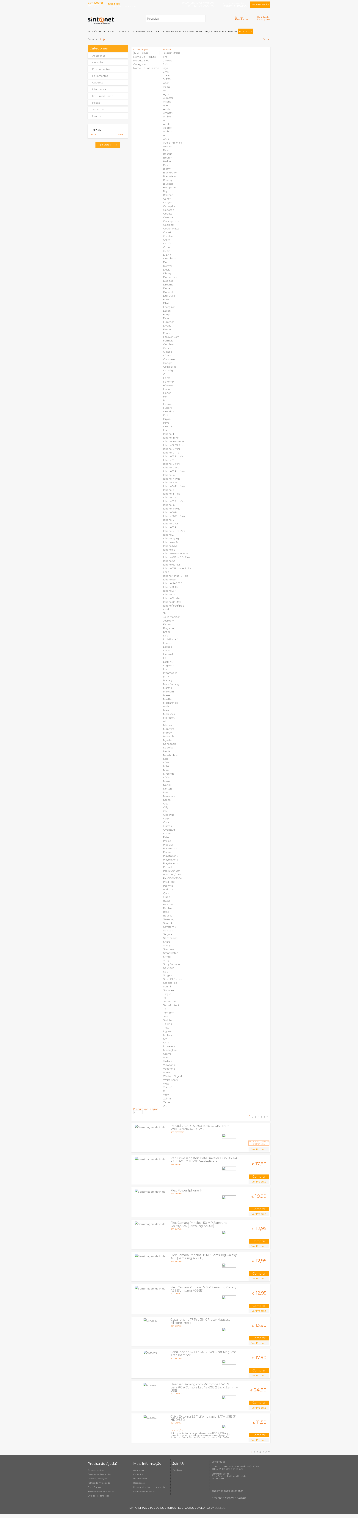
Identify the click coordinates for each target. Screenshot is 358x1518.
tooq (166, 1016)
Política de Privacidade (99, 1483)
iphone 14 (169, 474)
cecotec (168, 209)
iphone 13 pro (171, 467)
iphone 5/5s (170, 545)
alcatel (167, 109)
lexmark (168, 654)
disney (167, 273)
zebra (166, 1102)
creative (168, 235)
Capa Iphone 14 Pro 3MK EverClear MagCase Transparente (203, 1353)
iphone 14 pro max (174, 486)
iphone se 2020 (172, 583)
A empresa (138, 1470)
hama (166, 377)
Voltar (266, 39)
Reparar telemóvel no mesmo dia (149, 1487)
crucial (167, 243)
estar (166, 318)
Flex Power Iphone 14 (186, 1190)
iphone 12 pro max (174, 456)
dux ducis (169, 295)
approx (167, 127)
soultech (168, 967)
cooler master (171, 228)
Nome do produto (144, 56)
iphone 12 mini (171, 448)
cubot (167, 247)
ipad (166, 430)
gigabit (167, 351)
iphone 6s (169, 560)
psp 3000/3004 (172, 878)
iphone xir (169, 590)
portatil (167, 867)
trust (166, 1027)
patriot (167, 837)
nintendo (169, 773)
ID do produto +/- (142, 53)
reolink (167, 908)
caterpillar (169, 206)
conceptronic (171, 221)
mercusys (169, 713)
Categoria (139, 64)
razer (166, 900)
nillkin (166, 766)
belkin (167, 161)
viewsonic (169, 1064)
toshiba (167, 1020)
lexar (166, 650)
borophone (170, 187)
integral (167, 426)
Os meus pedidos (96, 1470)
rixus (166, 911)
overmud (169, 829)
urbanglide (170, 1049)
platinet (167, 852)
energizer (169, 306)
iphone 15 (168, 489)
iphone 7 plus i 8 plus (175, 575)
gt (164, 374)
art (165, 135)
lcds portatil (170, 639)
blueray (167, 179)
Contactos (138, 1474)
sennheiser (170, 937)
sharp (166, 941)
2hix (165, 64)
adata (166, 86)
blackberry (170, 172)
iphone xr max (171, 598)
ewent (167, 325)
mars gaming (171, 684)
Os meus (241, 18)
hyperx (167, 407)
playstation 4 (170, 863)
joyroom (168, 620)
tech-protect (171, 1005)
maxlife (167, 698)
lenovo (167, 642)
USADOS (232, 31)
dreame (168, 284)
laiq (165, 635)
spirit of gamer (172, 979)
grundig (168, 370)
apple (166, 123)
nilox (166, 769)
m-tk (166, 676)
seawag (168, 930)
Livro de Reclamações (98, 1495)
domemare (170, 277)
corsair (167, 232)
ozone (167, 833)
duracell (168, 291)
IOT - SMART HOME (192, 31)
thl (165, 1008)
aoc (165, 120)
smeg (167, 956)
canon (167, 198)
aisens (167, 101)
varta (166, 1057)
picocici (168, 844)
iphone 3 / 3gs (171, 538)
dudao (167, 288)
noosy (167, 784)
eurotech (168, 321)
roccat (167, 915)
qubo (166, 896)
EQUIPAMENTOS (125, 31)
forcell (167, 333)
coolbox (168, 224)
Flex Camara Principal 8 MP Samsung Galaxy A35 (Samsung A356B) (203, 1256)
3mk (166, 71)
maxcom (168, 691)
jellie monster (171, 616)
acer (166, 82)
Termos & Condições (97, 1478)
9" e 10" (167, 79)
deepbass (169, 258)
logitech (168, 665)
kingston (168, 628)
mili (165, 721)
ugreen (167, 1031)
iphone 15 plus (171, 493)
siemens (168, 949)
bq (165, 191)
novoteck (169, 796)
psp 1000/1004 (171, 870)
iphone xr (169, 594)
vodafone (169, 1068)
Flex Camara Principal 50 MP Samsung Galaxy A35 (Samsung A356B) (199, 1224)
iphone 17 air (170, 523)
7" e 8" (167, 75)
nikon (166, 762)
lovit (166, 669)
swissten (168, 990)
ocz (165, 803)
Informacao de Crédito (144, 1491)
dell (165, 262)
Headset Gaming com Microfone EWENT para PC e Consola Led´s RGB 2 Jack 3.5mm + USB (204, 1387)
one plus (168, 814)
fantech (168, 329)
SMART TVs (220, 31)
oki (165, 811)
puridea (168, 889)
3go (165, 67)
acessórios (98, 55)
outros (167, 825)
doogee (168, 280)
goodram (169, 359)
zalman (167, 1098)
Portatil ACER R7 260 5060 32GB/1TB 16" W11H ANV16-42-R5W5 (200, 1127)
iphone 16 (169, 504)
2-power (168, 60)
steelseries (170, 982)
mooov (167, 732)
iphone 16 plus (171, 508)
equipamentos (101, 69)
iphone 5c (169, 549)
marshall (168, 687)
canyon (167, 202)
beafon (167, 157)
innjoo (167, 418)
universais (169, 1046)
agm (166, 94)
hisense (168, 385)
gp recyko (170, 366)
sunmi (167, 986)
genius (167, 348)
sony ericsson (171, 964)
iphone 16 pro (171, 512)
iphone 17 (168, 519)
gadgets (97, 82)
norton (167, 788)
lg (164, 657)
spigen (167, 975)
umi (165, 1038)
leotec (167, 646)
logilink (167, 661)
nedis (166, 751)
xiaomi (167, 1087)
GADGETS (159, 31)
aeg (165, 90)
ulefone (168, 1035)
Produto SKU (141, 60)
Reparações (139, 1483)
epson (167, 310)
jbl (165, 613)
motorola (168, 736)
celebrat (168, 217)
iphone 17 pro (171, 527)
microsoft (169, 717)
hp (165, 396)
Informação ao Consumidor (101, 1491)
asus (166, 138)
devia (166, 269)
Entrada (92, 39)
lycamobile (170, 672)
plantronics (170, 848)
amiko (167, 116)
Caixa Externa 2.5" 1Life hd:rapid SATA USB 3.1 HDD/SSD (203, 1418)
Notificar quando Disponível (259, 1143)
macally (167, 680)
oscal (166, 822)
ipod (166, 609)
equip (166, 314)
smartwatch (170, 952)
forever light (171, 336)
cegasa (167, 213)
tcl (164, 997)
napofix (168, 747)
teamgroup (170, 1001)
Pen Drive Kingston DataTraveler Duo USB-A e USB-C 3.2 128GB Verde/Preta (203, 1159)
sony (166, 960)
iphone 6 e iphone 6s (175, 553)
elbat (166, 303)
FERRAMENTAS (144, 31)
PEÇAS (208, 31)
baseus (167, 153)
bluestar (168, 183)
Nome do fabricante (146, 67)
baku (166, 150)
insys (166, 422)
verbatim (168, 1061)
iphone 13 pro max (174, 471)
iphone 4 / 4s (170, 542)
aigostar (168, 97)
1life (165, 56)
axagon (167, 146)
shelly (166, 945)
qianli (166, 893)
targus (167, 993)
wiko (166, 1083)
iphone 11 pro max (173, 441)
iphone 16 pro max (174, 516)
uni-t (166, 1042)
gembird (168, 344)
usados (96, 116)
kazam (167, 624)
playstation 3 (170, 859)
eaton (166, 299)
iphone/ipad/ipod (173, 605)
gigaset (167, 355)
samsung (169, 919)
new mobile (170, 754)
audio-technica (172, 142)
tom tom (168, 1012)
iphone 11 (168, 433)
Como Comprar (95, 1487)
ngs (165, 758)
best (166, 165)
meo (166, 710)
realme (168, 904)
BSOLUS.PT (221, 1507)
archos (167, 131)
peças (96, 102)
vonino (167, 1072)
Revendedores (140, 1478)
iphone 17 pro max (174, 530)
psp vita (168, 885)
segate (167, 934)
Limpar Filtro (108, 144)
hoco (166, 389)
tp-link (167, 1023)
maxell (167, 695)
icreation (168, 411)
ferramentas (100, 75)
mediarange (170, 702)
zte (165, 1105)
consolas (97, 62)
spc (165, 971)
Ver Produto (259, 1149)
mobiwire (169, 728)
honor (167, 392)
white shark (170, 1079)
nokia (166, 781)
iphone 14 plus (171, 478)
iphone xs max (172, 601)
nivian (166, 777)
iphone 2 (168, 534)
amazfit (167, 112)
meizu (166, 706)
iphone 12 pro (171, 452)
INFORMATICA (173, 31)
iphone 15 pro (171, 497)
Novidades (245, 31)
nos (165, 792)
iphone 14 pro (171, 482)
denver (167, 265)
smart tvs (98, 109)
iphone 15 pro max (174, 501)
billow (166, 168)
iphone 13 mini (171, 463)
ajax (165, 105)
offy (165, 807)
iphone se (169, 579)
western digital (172, 1076)
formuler (168, 340)
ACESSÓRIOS (94, 31)
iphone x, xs (170, 586)
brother (168, 194)
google (167, 362)
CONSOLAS (108, 31)
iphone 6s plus (171, 564)
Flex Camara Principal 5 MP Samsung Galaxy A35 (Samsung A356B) (203, 1289)
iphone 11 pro (171, 437)
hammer (168, 381)
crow (166, 239)
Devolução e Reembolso (99, 1474)
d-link (167, 254)
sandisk (168, 923)
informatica (99, 89)
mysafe (167, 740)
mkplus (167, 725)
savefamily (169, 926)
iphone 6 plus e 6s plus (176, 557)
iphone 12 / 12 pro (173, 445)
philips (167, 840)
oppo (166, 818)
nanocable (170, 743)
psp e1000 (169, 881)
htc (165, 400)
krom (166, 631)
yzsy (166, 1094)
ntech (167, 799)
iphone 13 (169, 460)
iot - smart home (102, 95)
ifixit (165, 415)
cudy (166, 250)
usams (167, 1053)
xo (165, 1091)
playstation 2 (170, 855)
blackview (169, 176)
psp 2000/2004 (172, 874)
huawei (167, 404)
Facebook (177, 1470)
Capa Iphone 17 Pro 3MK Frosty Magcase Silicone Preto (200, 1321)
